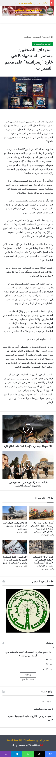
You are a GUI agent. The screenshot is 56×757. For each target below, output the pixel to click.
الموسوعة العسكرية (32, 37)
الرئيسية (47, 37)
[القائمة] (52, 18)
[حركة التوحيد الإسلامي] (28, 11)
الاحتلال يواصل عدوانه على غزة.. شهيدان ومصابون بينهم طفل (15, 525)
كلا (47, 664)
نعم (46, 659)
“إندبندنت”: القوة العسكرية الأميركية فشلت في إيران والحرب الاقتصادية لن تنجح (15, 559)
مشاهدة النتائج (28, 679)
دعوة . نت (46, 701)
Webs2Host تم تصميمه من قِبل (26, 745)
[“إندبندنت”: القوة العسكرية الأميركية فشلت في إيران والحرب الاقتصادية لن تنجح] (14, 547)
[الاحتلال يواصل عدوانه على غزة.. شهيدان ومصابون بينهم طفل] (14, 513)
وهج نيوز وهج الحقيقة (42, 709)
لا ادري (45, 669)
